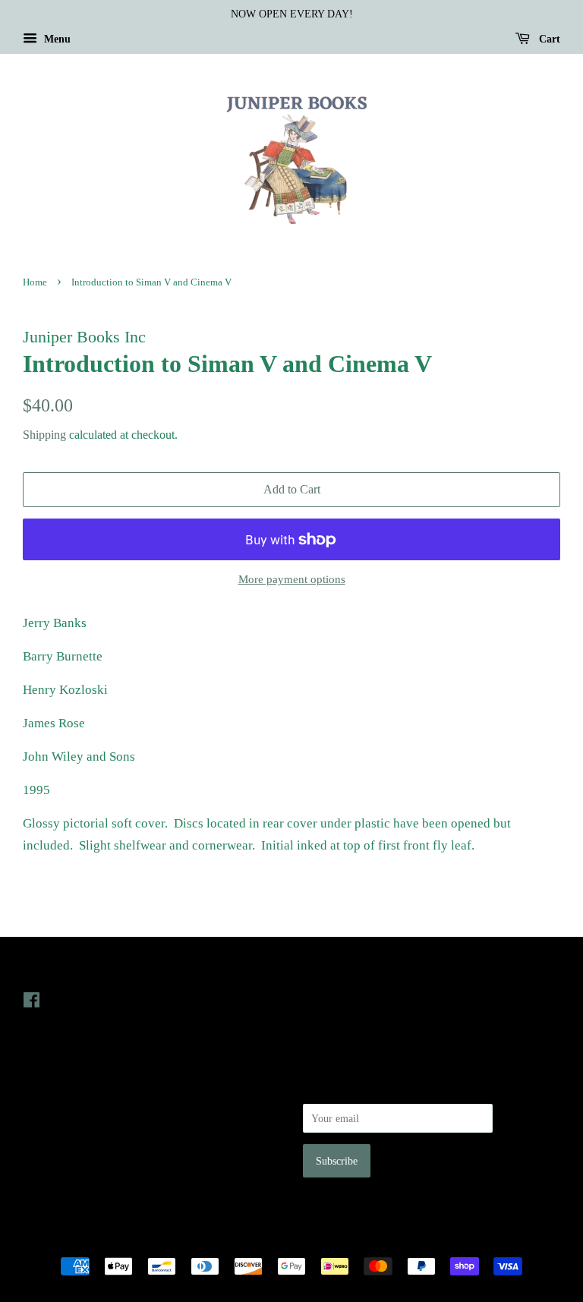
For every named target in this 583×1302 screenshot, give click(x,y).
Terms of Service (59, 1151)
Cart (548, 39)
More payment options (291, 579)
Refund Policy (53, 1130)
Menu (56, 39)
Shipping (44, 434)
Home (35, 282)
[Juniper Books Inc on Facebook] (31, 1003)
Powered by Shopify (376, 1240)
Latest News (334, 969)
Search (37, 1086)
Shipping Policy (57, 1172)
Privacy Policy (54, 1108)
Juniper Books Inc (287, 1240)
